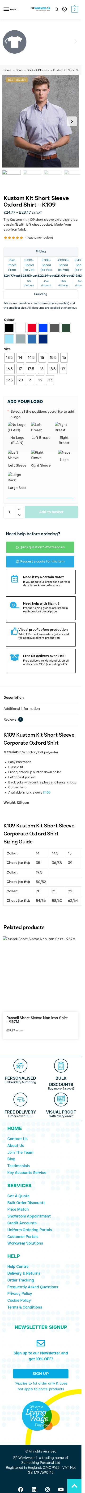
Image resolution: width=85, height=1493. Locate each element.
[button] (74, 9)
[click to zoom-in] (42, 121)
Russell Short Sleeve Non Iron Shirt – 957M (37, 1020)
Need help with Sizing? (41, 603)
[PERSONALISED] (20, 1066)
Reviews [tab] (12, 719)
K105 (47, 792)
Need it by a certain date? (43, 577)
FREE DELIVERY (20, 1112)
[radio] (9, 328)
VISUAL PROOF (61, 1112)
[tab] (41, 252)
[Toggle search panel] (56, 9)
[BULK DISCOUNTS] (61, 1066)
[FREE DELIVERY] (20, 1099)
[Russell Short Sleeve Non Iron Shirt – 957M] (40, 974)
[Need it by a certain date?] (14, 579)
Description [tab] (14, 697)
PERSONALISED (20, 1078)
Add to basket (51, 512)
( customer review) (39, 237)
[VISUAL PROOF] (61, 1099)
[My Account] (64, 9)
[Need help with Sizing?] (14, 605)
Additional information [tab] (22, 709)
